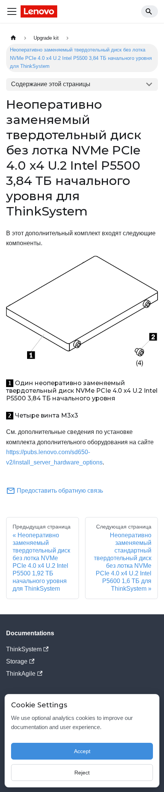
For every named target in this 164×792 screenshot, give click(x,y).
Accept (82, 751)
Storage (16, 661)
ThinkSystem (24, 649)
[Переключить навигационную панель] (12, 11)
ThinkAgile (20, 673)
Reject (82, 773)
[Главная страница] (13, 38)
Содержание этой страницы (50, 84)
